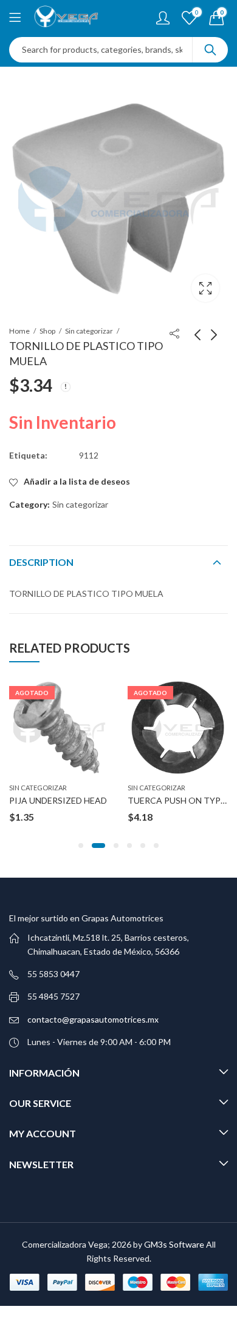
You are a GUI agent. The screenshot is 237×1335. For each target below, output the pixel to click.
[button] (81, 845)
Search (210, 49)
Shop (47, 330)
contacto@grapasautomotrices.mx (93, 1019)
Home (19, 330)
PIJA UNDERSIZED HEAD (58, 800)
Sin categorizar (89, 330)
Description (41, 562)
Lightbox (205, 288)
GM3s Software (175, 1244)
